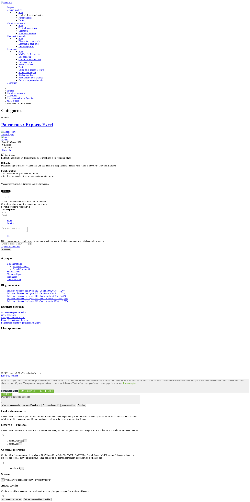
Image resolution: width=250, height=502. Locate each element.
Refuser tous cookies (33, 499)
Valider (47, 499)
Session (81, 405)
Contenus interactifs (51, 405)
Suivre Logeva (13, 271)
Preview (10, 223)
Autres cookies (68, 405)
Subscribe (6, 150)
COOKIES (7, 394)
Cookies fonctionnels (11, 405)
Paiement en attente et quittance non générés (21, 322)
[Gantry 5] (6, 2)
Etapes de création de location (14, 320)
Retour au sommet (9, 375)
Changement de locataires (13, 317)
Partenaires (12, 277)
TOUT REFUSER (45, 391)
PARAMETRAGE (9, 391)
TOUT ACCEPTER (27, 391)
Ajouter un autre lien (10, 246)
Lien (9, 236)
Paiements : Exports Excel (27, 124)
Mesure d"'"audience (31, 405)
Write (9, 220)
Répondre (6, 249)
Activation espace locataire (13, 312)
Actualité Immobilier (22, 269)
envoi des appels (8, 315)
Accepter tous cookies (11, 499)
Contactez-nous (14, 279)
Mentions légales (14, 274)
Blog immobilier (14, 264)
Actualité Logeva (21, 266)
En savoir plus (129, 383)
